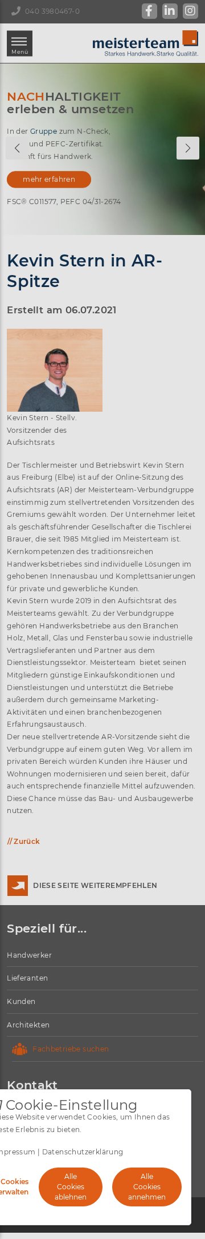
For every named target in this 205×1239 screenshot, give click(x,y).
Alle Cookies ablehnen (71, 1186)
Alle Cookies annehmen (147, 1186)
